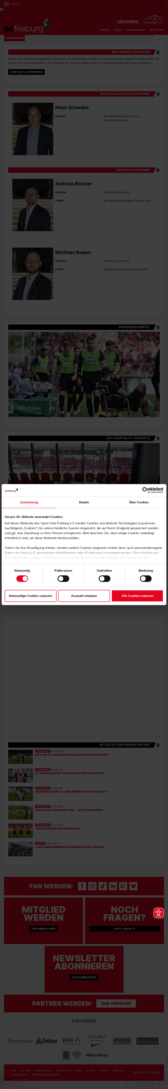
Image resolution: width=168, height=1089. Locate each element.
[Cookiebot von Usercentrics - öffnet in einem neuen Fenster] (145, 490)
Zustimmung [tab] (29, 502)
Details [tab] (84, 502)
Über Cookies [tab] (139, 502)
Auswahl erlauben (84, 596)
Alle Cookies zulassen (137, 596)
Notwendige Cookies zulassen (30, 596)
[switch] (63, 578)
